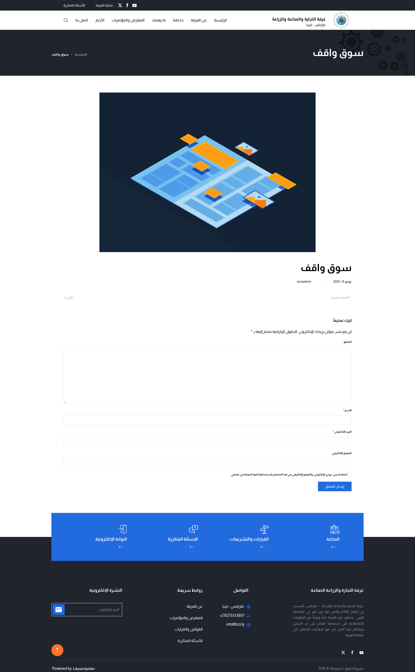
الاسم (347, 410)
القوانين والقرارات (189, 629)
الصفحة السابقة (339, 297)
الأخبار (99, 20)
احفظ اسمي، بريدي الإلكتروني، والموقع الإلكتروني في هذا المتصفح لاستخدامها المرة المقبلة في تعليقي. (289, 474)
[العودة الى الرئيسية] (312, 20)
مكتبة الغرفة (104, 5)
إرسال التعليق (334, 486)
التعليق (347, 341)
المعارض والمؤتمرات (186, 618)
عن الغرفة (199, 20)
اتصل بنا (81, 20)
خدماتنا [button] (178, 20)
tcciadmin (304, 281)
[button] (65, 20)
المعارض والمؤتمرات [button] (128, 20)
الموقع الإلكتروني (342, 453)
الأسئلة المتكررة (74, 5)
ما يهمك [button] (159, 20)
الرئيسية (220, 20)
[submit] (59, 609)
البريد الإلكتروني (342, 431)
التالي (70, 297)
